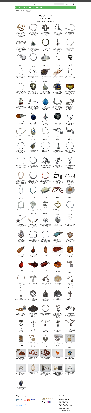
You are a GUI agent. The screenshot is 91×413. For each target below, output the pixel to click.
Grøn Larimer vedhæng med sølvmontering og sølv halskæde (58, 240)
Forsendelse (28, 4)
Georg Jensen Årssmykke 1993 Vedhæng (45, 122)
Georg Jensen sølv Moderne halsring (45, 151)
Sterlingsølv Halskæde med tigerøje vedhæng (21, 225)
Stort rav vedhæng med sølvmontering (21, 121)
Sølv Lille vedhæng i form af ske (20, 299)
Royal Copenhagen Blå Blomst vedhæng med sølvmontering (33, 122)
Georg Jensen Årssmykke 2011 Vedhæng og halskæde (21, 166)
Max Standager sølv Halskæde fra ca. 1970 (70, 77)
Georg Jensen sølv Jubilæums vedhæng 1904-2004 (33, 314)
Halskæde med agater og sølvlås (33, 195)
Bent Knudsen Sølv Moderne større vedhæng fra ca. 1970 (45, 63)
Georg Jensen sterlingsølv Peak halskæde (45, 314)
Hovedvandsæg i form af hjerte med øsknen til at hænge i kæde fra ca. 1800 (33, 92)
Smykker (22, 10)
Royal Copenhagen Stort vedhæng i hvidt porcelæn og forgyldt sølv (45, 92)
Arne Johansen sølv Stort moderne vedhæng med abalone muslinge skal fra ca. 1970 (33, 49)
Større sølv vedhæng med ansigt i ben (45, 195)
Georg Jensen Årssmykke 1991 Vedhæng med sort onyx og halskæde (33, 78)
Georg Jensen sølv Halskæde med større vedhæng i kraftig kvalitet (33, 284)
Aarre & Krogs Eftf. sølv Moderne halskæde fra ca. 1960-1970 (70, 151)
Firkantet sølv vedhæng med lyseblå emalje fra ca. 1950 (33, 136)
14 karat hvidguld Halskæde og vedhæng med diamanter (21, 240)
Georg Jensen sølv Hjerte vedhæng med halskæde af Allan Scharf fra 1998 (58, 315)
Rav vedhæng (58, 254)
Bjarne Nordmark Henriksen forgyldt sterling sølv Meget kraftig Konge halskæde (21, 34)
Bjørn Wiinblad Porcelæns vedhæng (58, 284)
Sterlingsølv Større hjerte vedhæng (57, 225)
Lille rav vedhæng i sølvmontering (33, 255)
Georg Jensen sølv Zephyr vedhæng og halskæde (58, 33)
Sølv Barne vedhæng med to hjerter (33, 299)
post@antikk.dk (66, 410)
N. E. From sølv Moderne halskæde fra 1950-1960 (33, 33)
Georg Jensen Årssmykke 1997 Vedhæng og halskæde (45, 284)
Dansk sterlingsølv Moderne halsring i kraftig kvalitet (70, 33)
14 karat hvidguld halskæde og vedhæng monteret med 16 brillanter (70, 329)
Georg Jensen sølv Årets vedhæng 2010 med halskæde (70, 107)
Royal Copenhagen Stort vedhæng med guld (70, 195)
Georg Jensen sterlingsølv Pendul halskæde (70, 225)
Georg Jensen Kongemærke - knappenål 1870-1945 (21, 107)
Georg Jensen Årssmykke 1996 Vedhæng (70, 63)
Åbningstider (34, 4)
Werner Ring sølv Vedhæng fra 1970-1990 (58, 343)
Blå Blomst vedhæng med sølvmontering (21, 388)
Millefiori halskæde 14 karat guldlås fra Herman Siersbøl (45, 181)
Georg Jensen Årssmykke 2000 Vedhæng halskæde (58, 136)
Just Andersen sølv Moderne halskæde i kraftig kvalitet (70, 48)
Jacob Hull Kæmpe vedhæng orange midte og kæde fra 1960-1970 (58, 49)
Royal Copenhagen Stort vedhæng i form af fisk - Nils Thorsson (70, 240)
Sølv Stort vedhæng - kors (70, 299)
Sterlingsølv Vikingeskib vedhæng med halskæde (70, 270)
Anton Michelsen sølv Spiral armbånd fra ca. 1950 (45, 48)
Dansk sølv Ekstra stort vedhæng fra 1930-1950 (21, 373)
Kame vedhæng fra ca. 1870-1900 (33, 373)
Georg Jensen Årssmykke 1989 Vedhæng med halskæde (58, 63)
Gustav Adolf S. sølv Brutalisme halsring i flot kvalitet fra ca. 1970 (33, 181)
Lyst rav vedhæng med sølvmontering (21, 255)
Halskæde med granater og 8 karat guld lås (58, 195)
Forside (18, 4)
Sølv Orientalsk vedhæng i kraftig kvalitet (45, 299)
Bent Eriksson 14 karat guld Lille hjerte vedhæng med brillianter (58, 211)
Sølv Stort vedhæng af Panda (58, 299)
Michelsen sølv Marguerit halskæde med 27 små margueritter (21, 136)
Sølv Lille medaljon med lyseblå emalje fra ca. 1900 (45, 107)
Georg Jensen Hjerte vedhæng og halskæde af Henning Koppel (70, 182)
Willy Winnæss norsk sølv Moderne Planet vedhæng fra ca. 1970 (45, 225)
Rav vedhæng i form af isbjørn (33, 269)
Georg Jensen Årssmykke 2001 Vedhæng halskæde (70, 136)
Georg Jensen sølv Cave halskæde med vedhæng (45, 329)
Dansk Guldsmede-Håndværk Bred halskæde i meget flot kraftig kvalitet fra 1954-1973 (20, 212)
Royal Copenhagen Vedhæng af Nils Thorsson (21, 343)
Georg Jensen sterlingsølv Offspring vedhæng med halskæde (45, 210)
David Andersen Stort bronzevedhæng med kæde (21, 358)
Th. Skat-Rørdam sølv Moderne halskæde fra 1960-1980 (21, 196)
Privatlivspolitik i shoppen (22, 404)
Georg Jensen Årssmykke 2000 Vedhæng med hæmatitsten (70, 167)
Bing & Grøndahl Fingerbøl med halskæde (21, 314)
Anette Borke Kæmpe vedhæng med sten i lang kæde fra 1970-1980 (45, 374)
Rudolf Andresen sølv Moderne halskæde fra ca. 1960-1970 (21, 151)
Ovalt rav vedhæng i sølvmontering (58, 269)
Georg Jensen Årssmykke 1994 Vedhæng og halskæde (58, 329)
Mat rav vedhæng (45, 254)
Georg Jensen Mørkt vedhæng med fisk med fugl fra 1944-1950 (58, 181)
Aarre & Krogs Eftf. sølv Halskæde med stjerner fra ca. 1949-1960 (33, 240)
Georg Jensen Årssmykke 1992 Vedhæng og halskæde (70, 284)
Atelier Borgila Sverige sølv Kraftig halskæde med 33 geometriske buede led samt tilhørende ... (20, 49)
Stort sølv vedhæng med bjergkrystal (33, 151)
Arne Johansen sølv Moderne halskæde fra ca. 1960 (45, 136)
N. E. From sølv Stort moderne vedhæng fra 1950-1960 (45, 343)
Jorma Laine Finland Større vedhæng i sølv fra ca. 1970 (70, 373)
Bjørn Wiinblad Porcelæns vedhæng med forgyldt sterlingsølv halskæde (33, 343)
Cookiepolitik (19, 405)
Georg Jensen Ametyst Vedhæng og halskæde (57, 166)
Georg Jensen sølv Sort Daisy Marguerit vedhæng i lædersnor (70, 122)
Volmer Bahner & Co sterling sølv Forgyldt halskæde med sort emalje (33, 226)
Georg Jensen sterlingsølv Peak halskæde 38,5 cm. (21, 77)
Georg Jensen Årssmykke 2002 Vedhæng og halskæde (45, 166)
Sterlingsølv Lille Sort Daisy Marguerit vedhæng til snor (58, 122)
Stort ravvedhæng (58, 357)
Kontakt (40, 4)
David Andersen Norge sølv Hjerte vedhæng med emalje (70, 93)
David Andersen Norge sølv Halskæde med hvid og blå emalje (33, 63)
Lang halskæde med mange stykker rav (33, 358)
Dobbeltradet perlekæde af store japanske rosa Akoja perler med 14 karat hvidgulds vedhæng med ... (21, 182)
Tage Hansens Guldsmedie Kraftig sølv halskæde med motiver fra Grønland (57, 107)
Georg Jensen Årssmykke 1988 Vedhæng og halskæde (33, 210)
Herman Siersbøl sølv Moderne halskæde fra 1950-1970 (21, 92)
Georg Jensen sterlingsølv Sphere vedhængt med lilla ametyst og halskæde (33, 107)
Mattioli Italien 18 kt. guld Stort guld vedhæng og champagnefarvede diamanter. (58, 78)
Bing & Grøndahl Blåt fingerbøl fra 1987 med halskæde (57, 92)
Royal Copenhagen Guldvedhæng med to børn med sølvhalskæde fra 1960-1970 (70, 344)
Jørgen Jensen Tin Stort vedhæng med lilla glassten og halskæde (58, 151)
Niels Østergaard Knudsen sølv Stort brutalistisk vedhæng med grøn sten (45, 78)
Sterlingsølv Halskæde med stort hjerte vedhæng (20, 329)
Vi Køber (22, 4)
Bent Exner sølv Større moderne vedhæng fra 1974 (45, 33)
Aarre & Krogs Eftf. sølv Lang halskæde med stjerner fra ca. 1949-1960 (45, 240)
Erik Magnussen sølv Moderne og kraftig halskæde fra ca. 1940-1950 (70, 211)
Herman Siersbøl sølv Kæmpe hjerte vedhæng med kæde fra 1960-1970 (21, 63)
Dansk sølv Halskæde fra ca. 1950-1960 (21, 284)
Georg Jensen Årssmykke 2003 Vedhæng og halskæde (70, 314)
